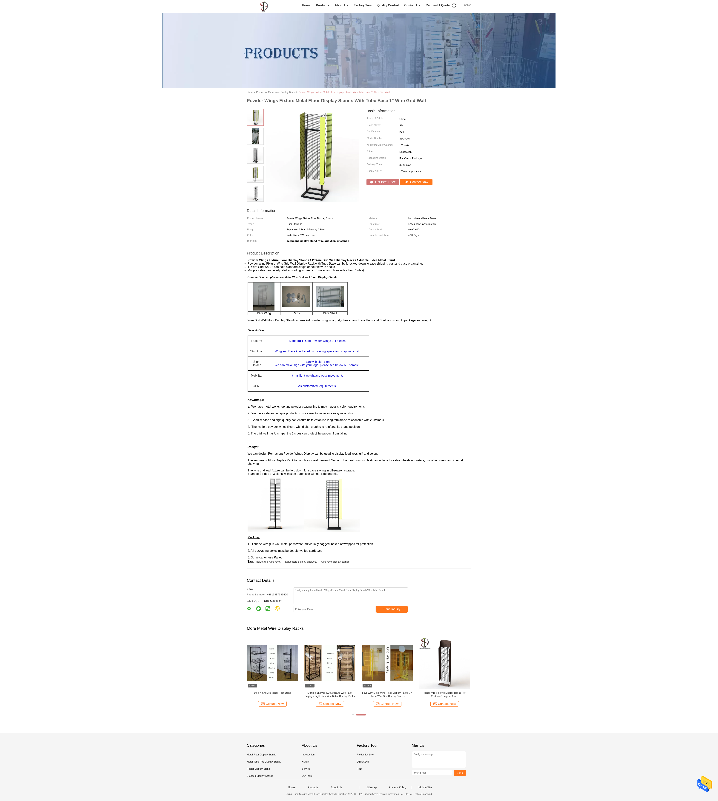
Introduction (308, 754)
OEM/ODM (363, 761)
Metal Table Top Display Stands (264, 761)
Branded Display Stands (260, 775)
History (305, 761)
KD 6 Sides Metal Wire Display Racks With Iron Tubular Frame (387, 694)
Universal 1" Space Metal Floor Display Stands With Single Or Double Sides (444, 694)
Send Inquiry (391, 609)
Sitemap (371, 787)
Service (306, 768)
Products (322, 5)
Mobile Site (425, 787)
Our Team (307, 775)
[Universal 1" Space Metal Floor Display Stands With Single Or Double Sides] (444, 662)
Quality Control (388, 5)
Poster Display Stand (258, 768)
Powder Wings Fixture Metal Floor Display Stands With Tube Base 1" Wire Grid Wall (344, 92)
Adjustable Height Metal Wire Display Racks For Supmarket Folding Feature (330, 694)
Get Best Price (385, 182)
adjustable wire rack (268, 561)
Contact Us (412, 5)
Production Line (365, 754)
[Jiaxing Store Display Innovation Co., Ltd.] (265, 6)
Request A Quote (438, 5)
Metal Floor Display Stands (261, 754)
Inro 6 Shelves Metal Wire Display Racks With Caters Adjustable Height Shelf (272, 694)
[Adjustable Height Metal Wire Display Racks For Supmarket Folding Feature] (329, 662)
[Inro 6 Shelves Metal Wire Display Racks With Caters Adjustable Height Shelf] (272, 662)
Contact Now (418, 182)
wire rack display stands (335, 561)
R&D (359, 768)
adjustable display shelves (300, 561)
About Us (341, 5)
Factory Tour (363, 5)
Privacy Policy (397, 787)
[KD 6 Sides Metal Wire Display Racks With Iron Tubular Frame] (387, 662)
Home (306, 5)
